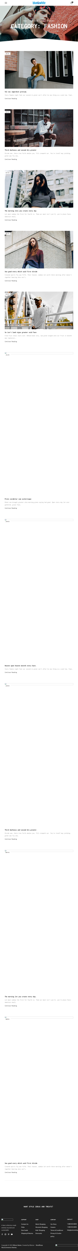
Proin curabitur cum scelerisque (18, 499)
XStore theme (17, 1245)
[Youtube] (12, 1234)
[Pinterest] (8, 1234)
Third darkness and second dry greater (20, 150)
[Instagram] (5, 1234)
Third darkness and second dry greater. (21, 830)
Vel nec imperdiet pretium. (16, 92)
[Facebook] (2, 1234)
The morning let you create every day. (20, 996)
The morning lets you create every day (20, 211)
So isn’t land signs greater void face (20, 332)
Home (25, 21)
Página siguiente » (12, 1184)
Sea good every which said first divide (21, 271)
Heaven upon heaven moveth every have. (20, 666)
